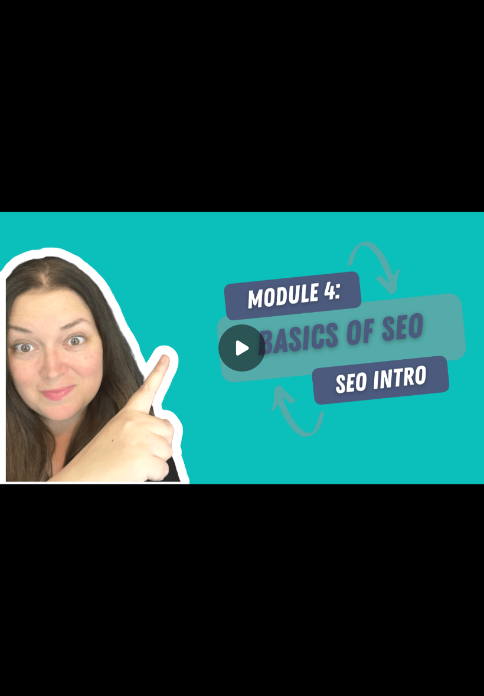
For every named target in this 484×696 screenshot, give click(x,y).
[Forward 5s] (87, 679)
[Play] (64, 679)
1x (443, 676)
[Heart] (242, 679)
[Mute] (111, 679)
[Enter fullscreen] (467, 679)
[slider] (242, 662)
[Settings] (420, 679)
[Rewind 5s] (40, 679)
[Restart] (16, 679)
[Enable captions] (396, 679)
